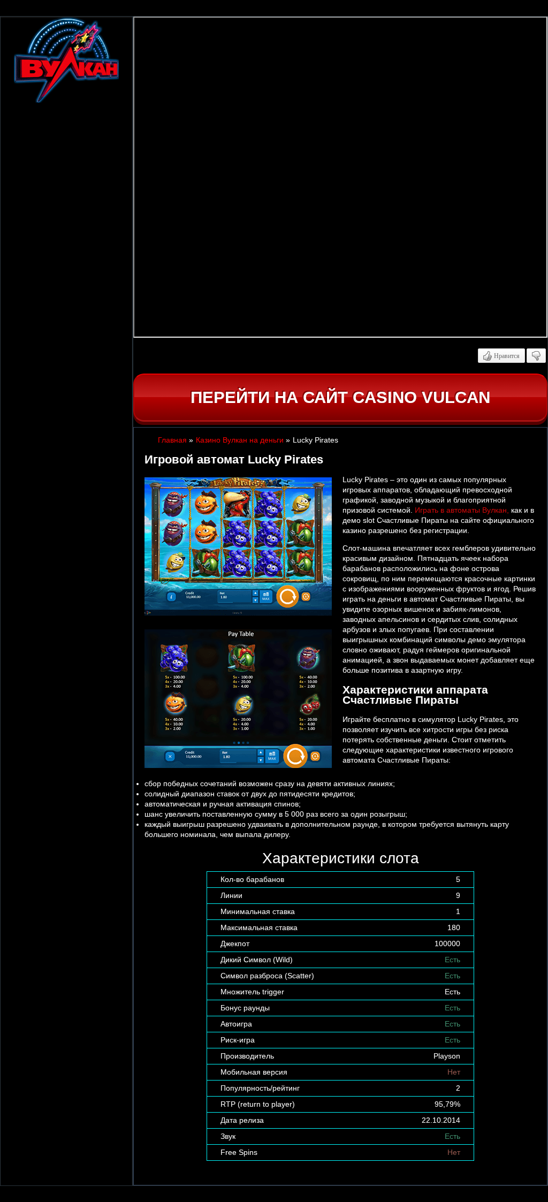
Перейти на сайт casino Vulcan (340, 397)
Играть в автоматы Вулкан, (462, 510)
